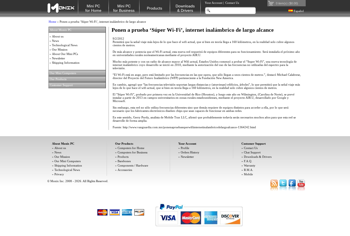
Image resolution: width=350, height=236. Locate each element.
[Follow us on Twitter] (283, 190)
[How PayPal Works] (199, 229)
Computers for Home (131, 148)
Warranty (249, 165)
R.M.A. (248, 169)
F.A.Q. (248, 161)
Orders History (190, 152)
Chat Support (252, 152)
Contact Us (232, 2)
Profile (185, 148)
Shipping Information (66, 62)
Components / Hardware (133, 165)
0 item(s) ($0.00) (287, 3)
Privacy (59, 174)
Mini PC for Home (93, 8)
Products (154, 8)
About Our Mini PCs (65, 54)
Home (52, 21)
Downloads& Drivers (185, 8)
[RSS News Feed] (274, 190)
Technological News (64, 45)
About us (57, 36)
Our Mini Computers (67, 161)
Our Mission (60, 49)
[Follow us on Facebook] (292, 190)
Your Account (213, 2)
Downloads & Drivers (258, 156)
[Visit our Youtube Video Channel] (301, 190)
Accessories (125, 169)
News (55, 40)
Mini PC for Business (124, 8)
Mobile (248, 174)
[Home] (60, 8)
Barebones (124, 161)
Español (298, 11)
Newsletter (58, 58)
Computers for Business (132, 152)
